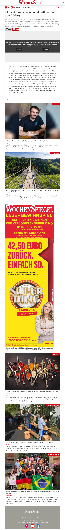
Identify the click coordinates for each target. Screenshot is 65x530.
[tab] (8, 29)
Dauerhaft (46, 49)
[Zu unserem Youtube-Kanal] (32, 526)
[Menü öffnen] (1, 2)
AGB (41, 520)
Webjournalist (44, 522)
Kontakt (32, 518)
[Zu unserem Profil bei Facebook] (38, 526)
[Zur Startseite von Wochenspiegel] (32, 2)
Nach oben (9, 100)
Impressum (35, 520)
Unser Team (25, 518)
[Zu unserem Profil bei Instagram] (26, 526)
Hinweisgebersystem (32, 522)
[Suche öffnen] (63, 2)
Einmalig (18, 49)
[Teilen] (59, 7)
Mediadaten (40, 518)
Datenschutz (26, 520)
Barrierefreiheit (21, 522)
